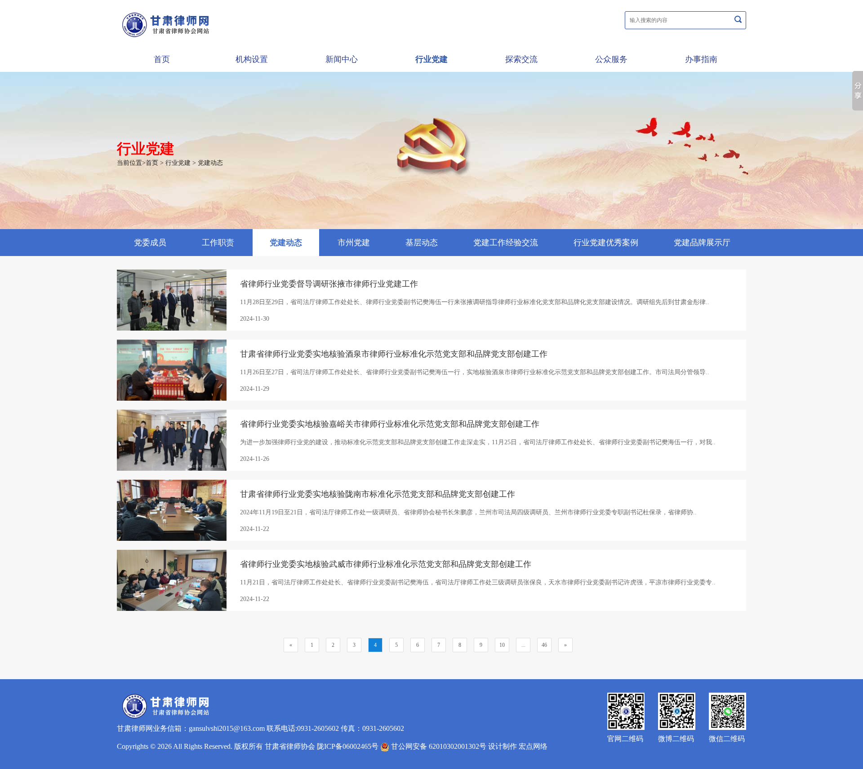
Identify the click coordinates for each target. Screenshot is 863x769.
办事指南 (701, 59)
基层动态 (421, 242)
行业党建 (431, 59)
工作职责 (218, 242)
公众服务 (611, 59)
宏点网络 (533, 746)
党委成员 (150, 242)
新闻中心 (341, 59)
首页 (162, 59)
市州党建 (354, 242)
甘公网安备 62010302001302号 (437, 746)
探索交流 (521, 59)
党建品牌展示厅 (702, 242)
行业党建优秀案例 (606, 242)
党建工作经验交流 (505, 242)
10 (502, 645)
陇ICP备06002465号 (347, 746)
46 (544, 645)
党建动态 (210, 162)
